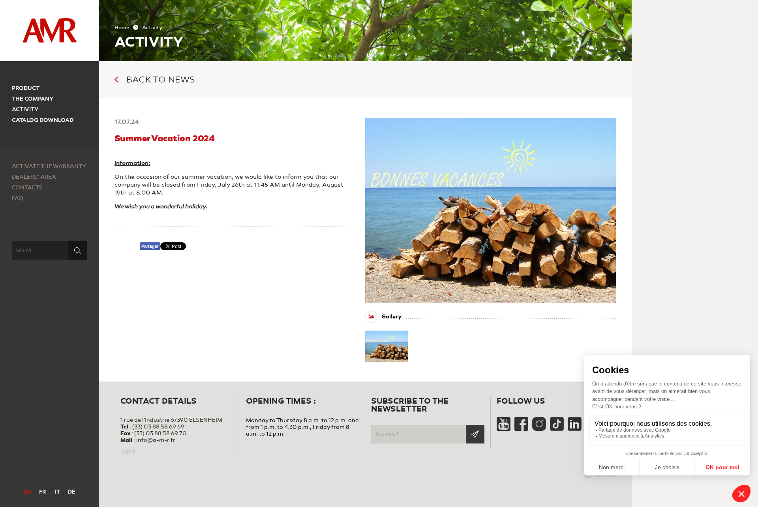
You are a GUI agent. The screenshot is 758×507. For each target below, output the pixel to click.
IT (57, 491)
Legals (127, 451)
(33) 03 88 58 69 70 (160, 433)
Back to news (160, 80)
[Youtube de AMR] (504, 429)
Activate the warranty (49, 166)
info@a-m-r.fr (155, 440)
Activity (25, 109)
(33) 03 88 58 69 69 (158, 426)
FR (42, 491)
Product (25, 88)
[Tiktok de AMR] (557, 429)
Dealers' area (34, 177)
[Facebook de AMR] (521, 429)
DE (71, 491)
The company (32, 98)
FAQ (17, 198)
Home (121, 27)
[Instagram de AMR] (539, 429)
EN (27, 491)
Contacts (27, 187)
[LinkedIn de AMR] (575, 429)
